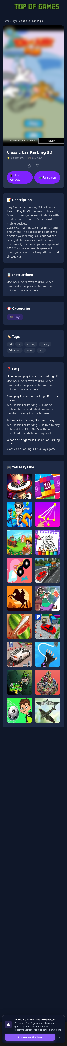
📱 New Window (15, 177)
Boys (14, 21)
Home (6, 21)
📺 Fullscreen (47, 177)
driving (45, 344)
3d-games (14, 350)
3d (10, 344)
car (19, 344)
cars (41, 350)
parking (30, 344)
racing (29, 350)
